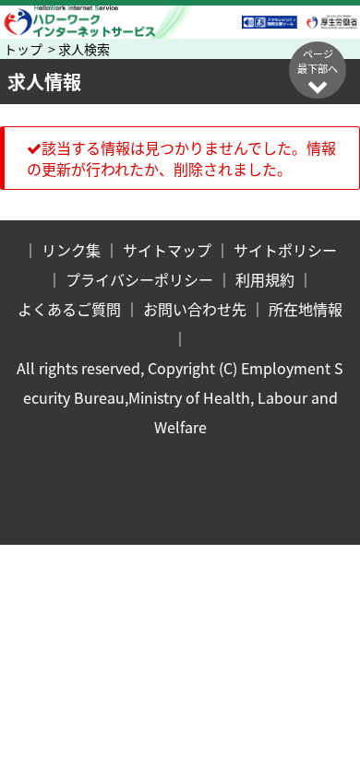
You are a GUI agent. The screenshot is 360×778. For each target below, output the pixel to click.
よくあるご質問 (69, 309)
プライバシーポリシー (139, 279)
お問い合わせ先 (194, 309)
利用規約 (264, 279)
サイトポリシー (285, 250)
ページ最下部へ (317, 61)
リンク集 (71, 250)
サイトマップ (167, 250)
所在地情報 (305, 309)
